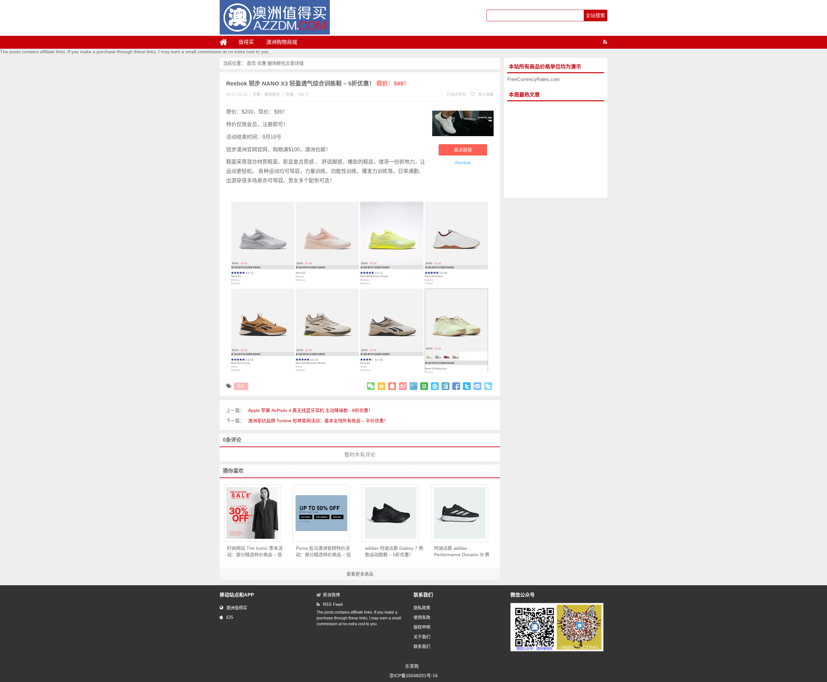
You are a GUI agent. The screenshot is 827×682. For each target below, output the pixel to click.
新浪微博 (331, 594)
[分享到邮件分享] (477, 386)
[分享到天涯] (445, 386)
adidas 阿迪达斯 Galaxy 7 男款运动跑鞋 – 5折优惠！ (394, 551)
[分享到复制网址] (488, 386)
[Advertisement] (555, 149)
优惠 (261, 63)
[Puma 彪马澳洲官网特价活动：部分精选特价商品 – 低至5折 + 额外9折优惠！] (321, 513)
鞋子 (241, 386)
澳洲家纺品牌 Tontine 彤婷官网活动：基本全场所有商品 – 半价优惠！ (318, 420)
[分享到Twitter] (467, 386)
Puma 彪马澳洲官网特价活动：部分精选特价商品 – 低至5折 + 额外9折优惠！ (323, 552)
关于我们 (422, 636)
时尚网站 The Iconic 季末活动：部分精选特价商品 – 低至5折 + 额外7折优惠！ (255, 552)
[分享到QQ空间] (381, 386)
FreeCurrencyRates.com (533, 79)
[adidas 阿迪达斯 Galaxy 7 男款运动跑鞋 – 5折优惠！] (390, 513)
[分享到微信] (371, 386)
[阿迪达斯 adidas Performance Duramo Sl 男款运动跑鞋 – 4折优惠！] (459, 513)
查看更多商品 (359, 574)
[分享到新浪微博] (403, 386)
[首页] (226, 42)
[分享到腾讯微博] (413, 386)
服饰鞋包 (276, 63)
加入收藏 (485, 94)
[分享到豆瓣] (424, 386)
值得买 (246, 42)
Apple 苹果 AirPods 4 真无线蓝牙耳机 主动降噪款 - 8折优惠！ (310, 410)
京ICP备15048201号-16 (413, 675)
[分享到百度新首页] (435, 386)
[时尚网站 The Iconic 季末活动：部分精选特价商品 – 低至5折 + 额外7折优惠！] (252, 512)
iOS (229, 617)
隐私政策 (422, 607)
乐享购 (412, 666)
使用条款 (422, 617)
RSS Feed (332, 604)
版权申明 (422, 627)
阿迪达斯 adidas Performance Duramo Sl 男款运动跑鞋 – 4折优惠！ (461, 552)
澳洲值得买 (236, 607)
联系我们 (422, 646)
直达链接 (463, 149)
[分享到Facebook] (456, 386)
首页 (251, 63)
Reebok (463, 162)
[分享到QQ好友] (392, 386)
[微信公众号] (556, 650)
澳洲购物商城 (281, 42)
